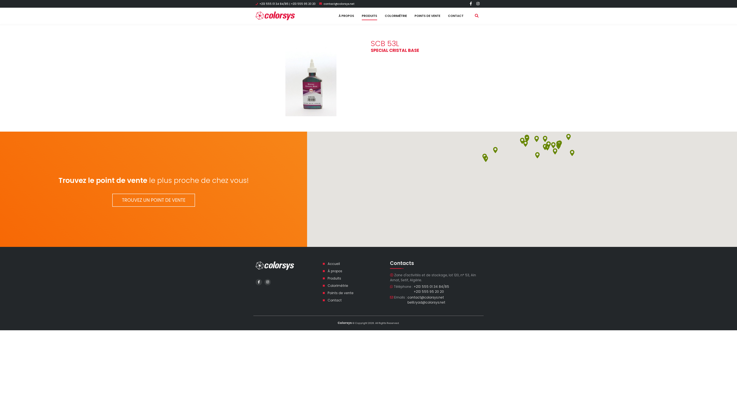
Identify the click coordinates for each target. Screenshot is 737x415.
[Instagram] (478, 4)
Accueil (334, 263)
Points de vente (427, 16)
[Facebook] (471, 4)
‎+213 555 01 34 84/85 (273, 4)
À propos (346, 16)
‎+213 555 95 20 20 (303, 4)
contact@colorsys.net (339, 4)
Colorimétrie (396, 16)
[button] (555, 151)
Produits (369, 16)
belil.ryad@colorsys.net (426, 302)
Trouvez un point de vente (153, 200)
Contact (456, 16)
